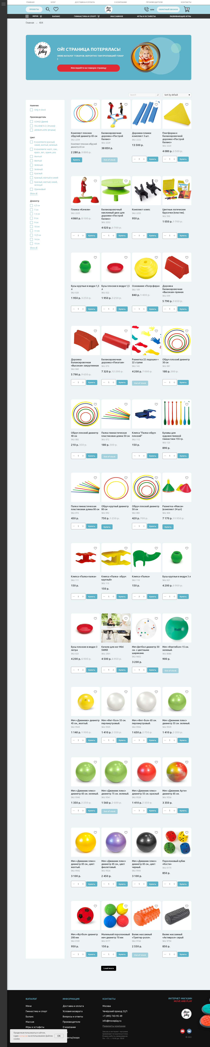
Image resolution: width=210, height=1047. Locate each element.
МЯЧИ (35, 16)
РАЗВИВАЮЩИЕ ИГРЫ (180, 16)
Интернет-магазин (180, 999)
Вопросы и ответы (73, 1016)
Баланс (30, 1016)
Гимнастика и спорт (36, 1011)
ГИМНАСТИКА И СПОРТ (85, 16)
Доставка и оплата (73, 1006)
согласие (23, 1036)
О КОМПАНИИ (120, 2)
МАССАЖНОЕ (116, 16)
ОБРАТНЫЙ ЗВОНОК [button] (168, 9)
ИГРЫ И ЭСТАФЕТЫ (146, 16)
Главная (30, 22)
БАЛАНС (56, 16)
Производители (71, 1022)
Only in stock (40, 110)
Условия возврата (73, 1011)
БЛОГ (53, 2)
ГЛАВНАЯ (30, 2)
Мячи (29, 1006)
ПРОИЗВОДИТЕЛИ (154, 2)
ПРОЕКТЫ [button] (34, 9)
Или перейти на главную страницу (88, 68)
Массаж (30, 1022)
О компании (69, 1027)
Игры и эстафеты (35, 1027)
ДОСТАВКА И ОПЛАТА (85, 2)
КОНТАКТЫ (186, 2)
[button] (114, 1026)
